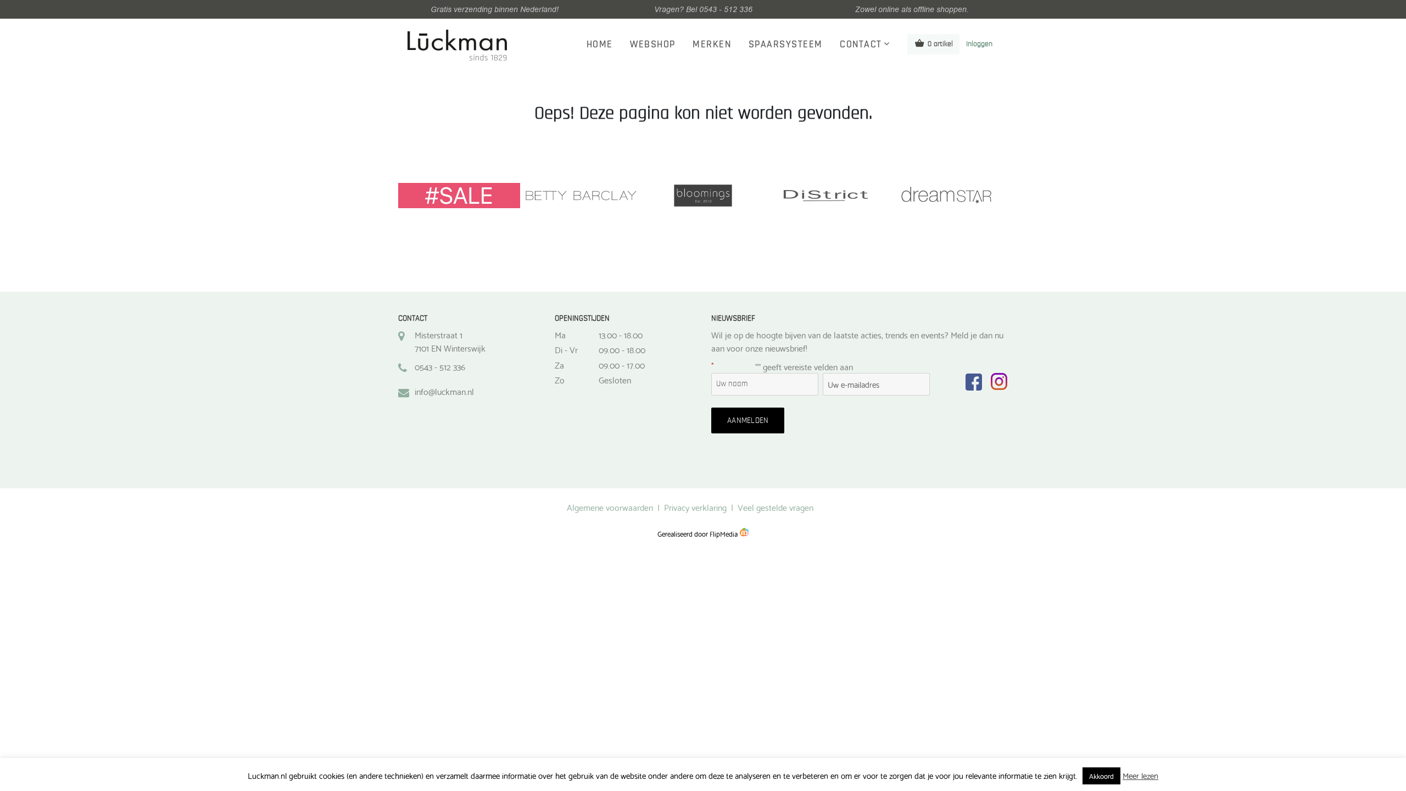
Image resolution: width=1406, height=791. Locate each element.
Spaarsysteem (786, 44)
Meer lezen (1140, 775)
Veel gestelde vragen (775, 506)
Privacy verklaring (695, 506)
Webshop (653, 44)
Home (600, 44)
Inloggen (979, 44)
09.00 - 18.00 (622, 349)
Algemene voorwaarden (610, 506)
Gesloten (615, 379)
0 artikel (940, 44)
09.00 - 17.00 (622, 364)
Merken (712, 44)
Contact (861, 44)
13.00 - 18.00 (621, 334)
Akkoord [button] (1101, 776)
